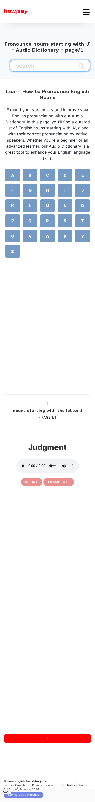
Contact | (50, 785)
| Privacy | (37, 785)
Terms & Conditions (17, 785)
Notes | (72, 785)
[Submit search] (81, 66)
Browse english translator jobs (25, 781)
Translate (58, 482)
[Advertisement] (47, 334)
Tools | (61, 785)
